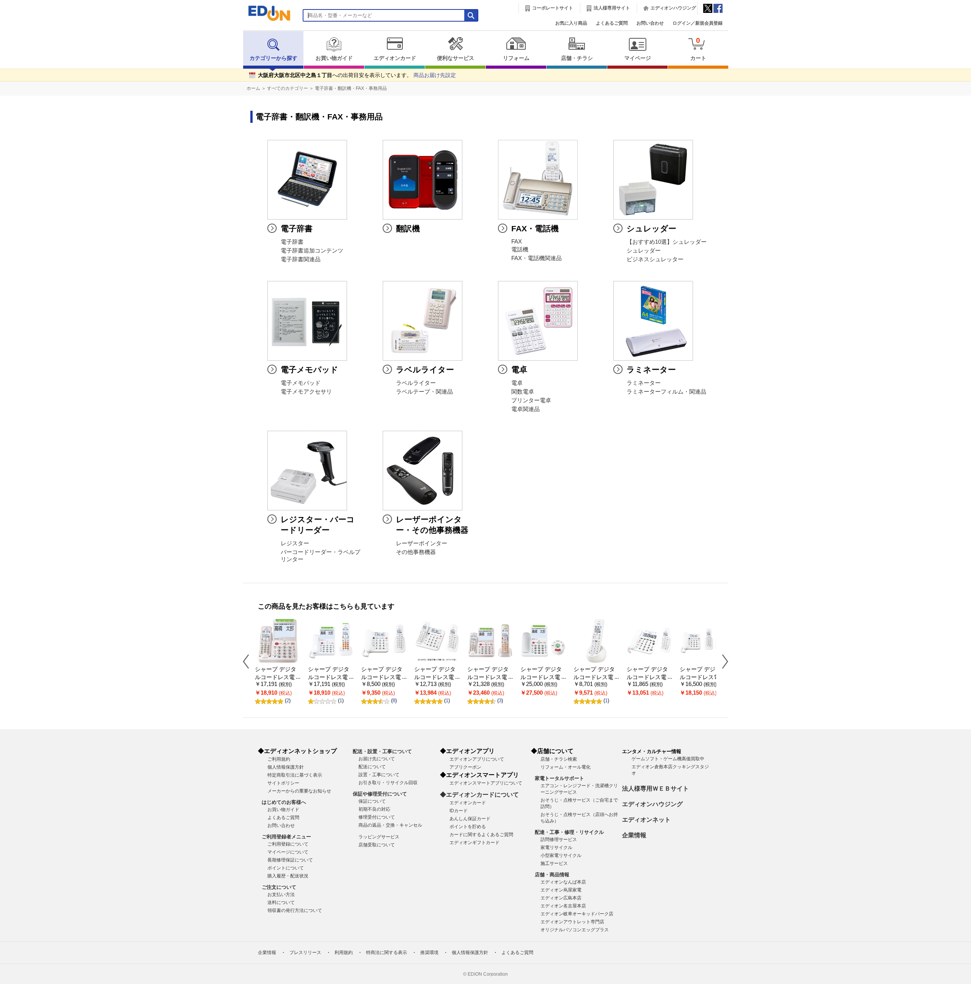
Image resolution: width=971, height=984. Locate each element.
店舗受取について (376, 844)
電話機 (519, 249)
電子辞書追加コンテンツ (312, 251)
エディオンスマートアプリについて (485, 783)
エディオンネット (646, 819)
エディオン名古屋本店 (563, 906)
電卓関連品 (525, 409)
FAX (516, 242)
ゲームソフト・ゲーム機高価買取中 (668, 758)
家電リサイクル (556, 847)
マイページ (637, 58)
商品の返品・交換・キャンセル (390, 825)
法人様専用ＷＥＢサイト (655, 788)
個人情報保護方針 (285, 767)
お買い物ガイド (334, 58)
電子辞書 (292, 242)
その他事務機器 (416, 552)
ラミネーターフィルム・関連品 (666, 392)
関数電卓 (522, 392)
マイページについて (287, 852)
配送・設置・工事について (382, 751)
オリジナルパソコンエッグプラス (574, 929)
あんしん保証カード (469, 818)
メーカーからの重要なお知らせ (299, 791)
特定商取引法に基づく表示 (294, 775)
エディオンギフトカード (474, 842)
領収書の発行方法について (294, 910)
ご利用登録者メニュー (286, 837)
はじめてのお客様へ (284, 802)
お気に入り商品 (571, 23)
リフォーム (516, 58)
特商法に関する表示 (386, 952)
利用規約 (344, 952)
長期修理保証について (290, 860)
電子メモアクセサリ (306, 392)
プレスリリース (305, 952)
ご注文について (279, 887)
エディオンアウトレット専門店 (572, 921)
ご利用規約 (278, 759)
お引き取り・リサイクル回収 (388, 782)
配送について (372, 766)
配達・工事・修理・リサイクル (569, 832)
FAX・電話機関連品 (536, 258)
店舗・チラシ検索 (558, 759)
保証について (372, 801)
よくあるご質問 (612, 23)
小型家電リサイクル (560, 855)
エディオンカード (395, 58)
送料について (281, 902)
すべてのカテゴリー (287, 88)
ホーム (253, 88)
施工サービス (554, 863)
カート (698, 48)
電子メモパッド (301, 383)
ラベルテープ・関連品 (424, 392)
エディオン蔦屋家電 (560, 890)
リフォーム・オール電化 (565, 767)
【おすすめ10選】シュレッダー (667, 242)
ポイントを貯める (467, 826)
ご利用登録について (287, 844)
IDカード (458, 810)
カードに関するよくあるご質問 (481, 834)
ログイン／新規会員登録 (697, 23)
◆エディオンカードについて (479, 794)
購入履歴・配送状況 (287, 876)
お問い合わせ (650, 23)
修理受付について (376, 817)
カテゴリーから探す (273, 58)
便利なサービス (455, 58)
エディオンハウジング (673, 8)
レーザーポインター (421, 543)
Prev (249, 661)
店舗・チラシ (577, 58)
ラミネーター (644, 383)
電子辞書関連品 (301, 259)
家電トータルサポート (559, 778)
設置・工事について (378, 774)
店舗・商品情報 (552, 874)
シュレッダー (644, 251)
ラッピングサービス (378, 837)
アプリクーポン (465, 767)
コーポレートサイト (552, 8)
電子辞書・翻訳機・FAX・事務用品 (351, 88)
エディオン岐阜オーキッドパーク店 (576, 914)
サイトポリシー (283, 783)
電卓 (517, 383)
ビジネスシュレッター (655, 259)
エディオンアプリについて (476, 759)
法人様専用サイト (612, 8)
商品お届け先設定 (434, 75)
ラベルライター (416, 383)
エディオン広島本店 (560, 898)
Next (722, 661)
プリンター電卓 (531, 400)
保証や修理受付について (380, 794)
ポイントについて (285, 868)
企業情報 (634, 835)
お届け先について (376, 758)
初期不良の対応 (374, 809)
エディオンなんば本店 (563, 882)
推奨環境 (429, 952)
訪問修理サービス (558, 839)
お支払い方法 (281, 894)
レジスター (295, 543)
